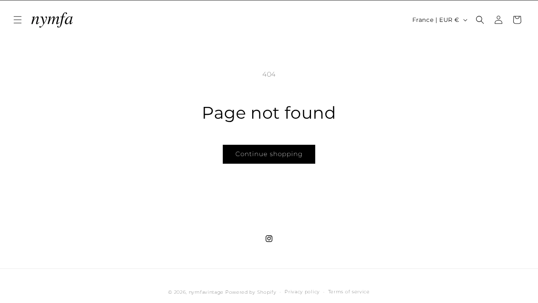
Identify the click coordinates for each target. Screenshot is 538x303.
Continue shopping (269, 154)
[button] (17, 20)
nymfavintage (206, 292)
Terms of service (349, 292)
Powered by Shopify (251, 292)
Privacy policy (302, 292)
